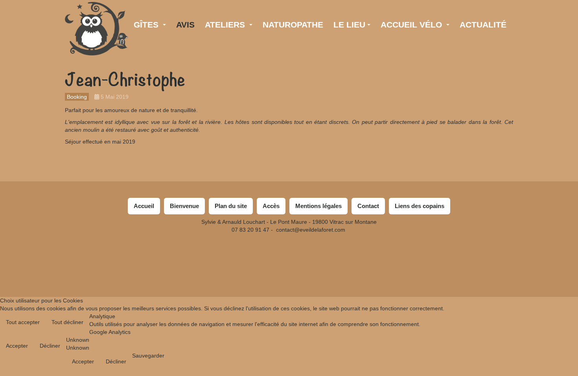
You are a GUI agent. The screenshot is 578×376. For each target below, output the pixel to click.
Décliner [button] (50, 346)
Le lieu (349, 24)
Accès (271, 206)
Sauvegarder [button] (148, 355)
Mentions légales (318, 206)
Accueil (144, 206)
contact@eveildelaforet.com (310, 230)
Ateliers (226, 24)
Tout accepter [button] (23, 322)
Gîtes (147, 24)
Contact (368, 206)
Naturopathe (293, 24)
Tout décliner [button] (67, 322)
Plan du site (231, 206)
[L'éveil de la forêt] (96, 13)
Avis (185, 24)
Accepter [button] (17, 346)
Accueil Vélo (412, 24)
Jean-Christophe (125, 80)
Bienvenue (184, 206)
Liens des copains (419, 206)
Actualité (483, 24)
